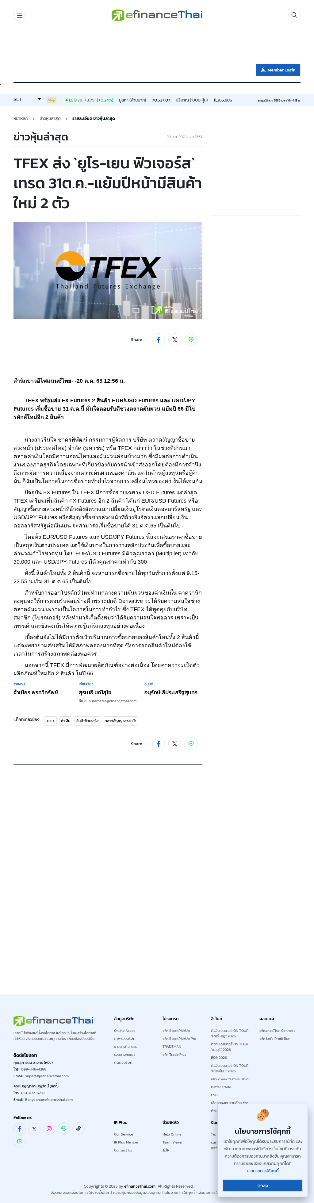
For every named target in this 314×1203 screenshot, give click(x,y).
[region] (157, 44)
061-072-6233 (32, 1093)
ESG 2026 (219, 1057)
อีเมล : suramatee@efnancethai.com (107, 701)
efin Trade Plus (174, 1054)
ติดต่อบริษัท (123, 1062)
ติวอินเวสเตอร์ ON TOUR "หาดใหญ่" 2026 (229, 1033)
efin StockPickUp (176, 1030)
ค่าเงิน (65, 721)
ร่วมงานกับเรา (124, 1054)
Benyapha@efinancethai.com (49, 1099)
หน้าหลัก (20, 118)
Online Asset (124, 1030)
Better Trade (221, 1087)
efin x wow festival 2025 (230, 1079)
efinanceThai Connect (277, 1030)
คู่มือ (166, 1150)
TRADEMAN (172, 1046)
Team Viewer (172, 1142)
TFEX (50, 721)
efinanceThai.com (139, 1186)
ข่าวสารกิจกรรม (125, 1046)
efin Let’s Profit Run (274, 1038)
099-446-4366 (33, 1069)
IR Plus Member (126, 1142)
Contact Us (123, 1150)
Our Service (123, 1134)
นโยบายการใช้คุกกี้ (179, 1192)
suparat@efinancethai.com (47, 1076)
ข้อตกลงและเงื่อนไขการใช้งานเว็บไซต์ (80, 1192)
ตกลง (263, 1185)
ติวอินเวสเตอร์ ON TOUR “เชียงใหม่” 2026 (229, 1068)
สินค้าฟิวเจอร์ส (87, 721)
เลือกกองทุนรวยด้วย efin (229, 1103)
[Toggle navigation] (19, 15)
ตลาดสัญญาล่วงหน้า (120, 721)
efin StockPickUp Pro (179, 1038)
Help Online (172, 1134)
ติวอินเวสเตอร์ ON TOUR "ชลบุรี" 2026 (229, 1046)
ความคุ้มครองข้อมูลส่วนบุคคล (137, 1192)
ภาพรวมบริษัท (124, 1038)
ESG (214, 1095)
